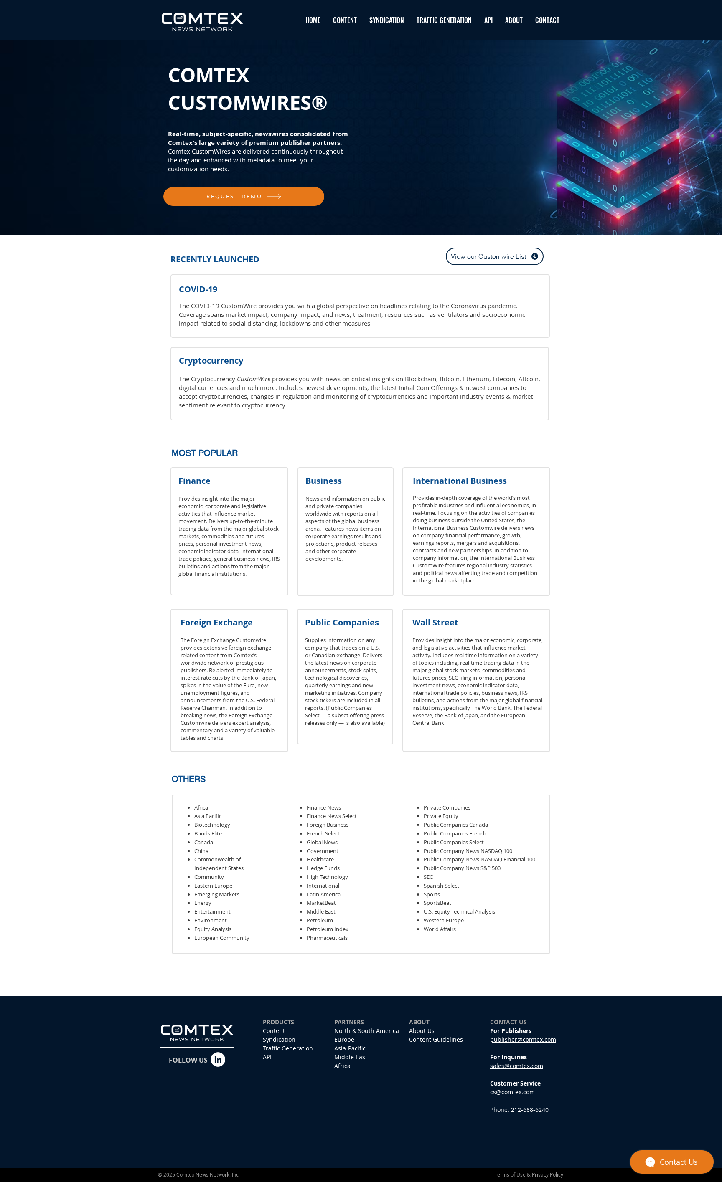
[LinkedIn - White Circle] (218, 1059)
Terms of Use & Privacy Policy (529, 1174)
